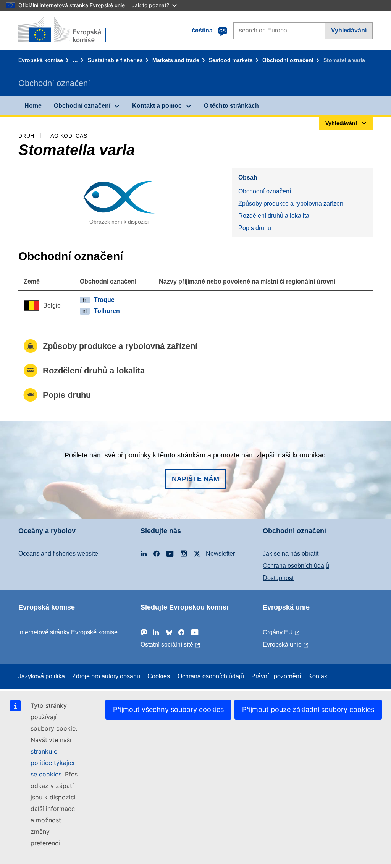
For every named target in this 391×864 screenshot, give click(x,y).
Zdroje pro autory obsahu (106, 676)
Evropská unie (282, 644)
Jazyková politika (41, 676)
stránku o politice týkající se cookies (52, 762)
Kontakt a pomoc (157, 105)
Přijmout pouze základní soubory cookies (308, 709)
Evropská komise (40, 60)
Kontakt (318, 676)
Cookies (158, 676)
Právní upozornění (276, 676)
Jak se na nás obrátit (290, 553)
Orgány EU (278, 632)
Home (33, 105)
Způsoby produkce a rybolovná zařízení (291, 203)
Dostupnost (278, 578)
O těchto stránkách (231, 105)
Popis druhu (254, 228)
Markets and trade (175, 60)
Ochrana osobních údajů (296, 565)
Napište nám (195, 479)
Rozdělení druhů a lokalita (273, 215)
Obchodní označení (287, 60)
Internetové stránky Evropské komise (68, 632)
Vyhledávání (349, 30)
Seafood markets (231, 60)
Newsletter (220, 553)
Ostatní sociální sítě (167, 644)
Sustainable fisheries (115, 60)
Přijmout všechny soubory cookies (168, 709)
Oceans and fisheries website (58, 553)
